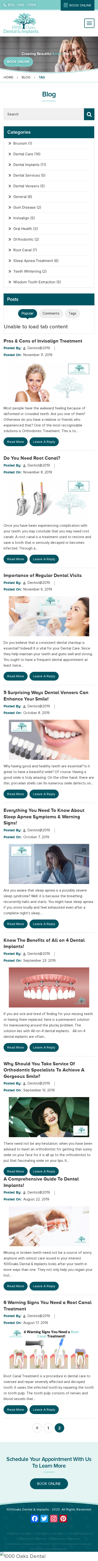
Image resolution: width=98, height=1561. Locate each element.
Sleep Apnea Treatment (33, 260)
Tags (72, 313)
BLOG (26, 77)
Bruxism (20, 143)
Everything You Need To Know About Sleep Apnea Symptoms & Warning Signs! (44, 816)
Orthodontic (23, 239)
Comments (51, 313)
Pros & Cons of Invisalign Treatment (43, 340)
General (20, 196)
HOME (8, 77)
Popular (28, 313)
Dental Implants (26, 164)
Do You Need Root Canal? (32, 458)
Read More (15, 442)
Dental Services (26, 175)
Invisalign (21, 218)
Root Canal (22, 250)
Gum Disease (24, 207)
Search (89, 114)
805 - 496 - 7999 (22, 5)
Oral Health (22, 228)
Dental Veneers (26, 186)
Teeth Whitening (27, 271)
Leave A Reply (44, 442)
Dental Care (23, 154)
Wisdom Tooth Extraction (34, 282)
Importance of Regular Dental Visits (43, 575)
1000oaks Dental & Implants (27, 1509)
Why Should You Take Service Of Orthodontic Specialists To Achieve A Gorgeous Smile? (44, 1070)
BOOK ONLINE (80, 5)
